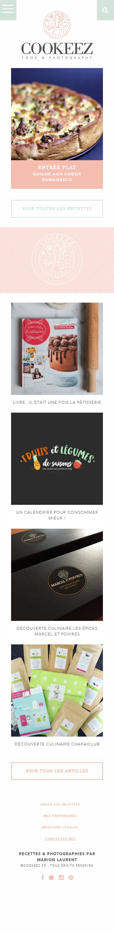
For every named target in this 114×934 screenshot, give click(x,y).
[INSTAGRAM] (60, 877)
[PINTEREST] (69, 877)
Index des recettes (60, 804)
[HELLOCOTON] (50, 877)
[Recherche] (105, 10)
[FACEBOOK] (42, 877)
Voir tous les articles (57, 771)
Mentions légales (60, 827)
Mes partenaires (60, 816)
